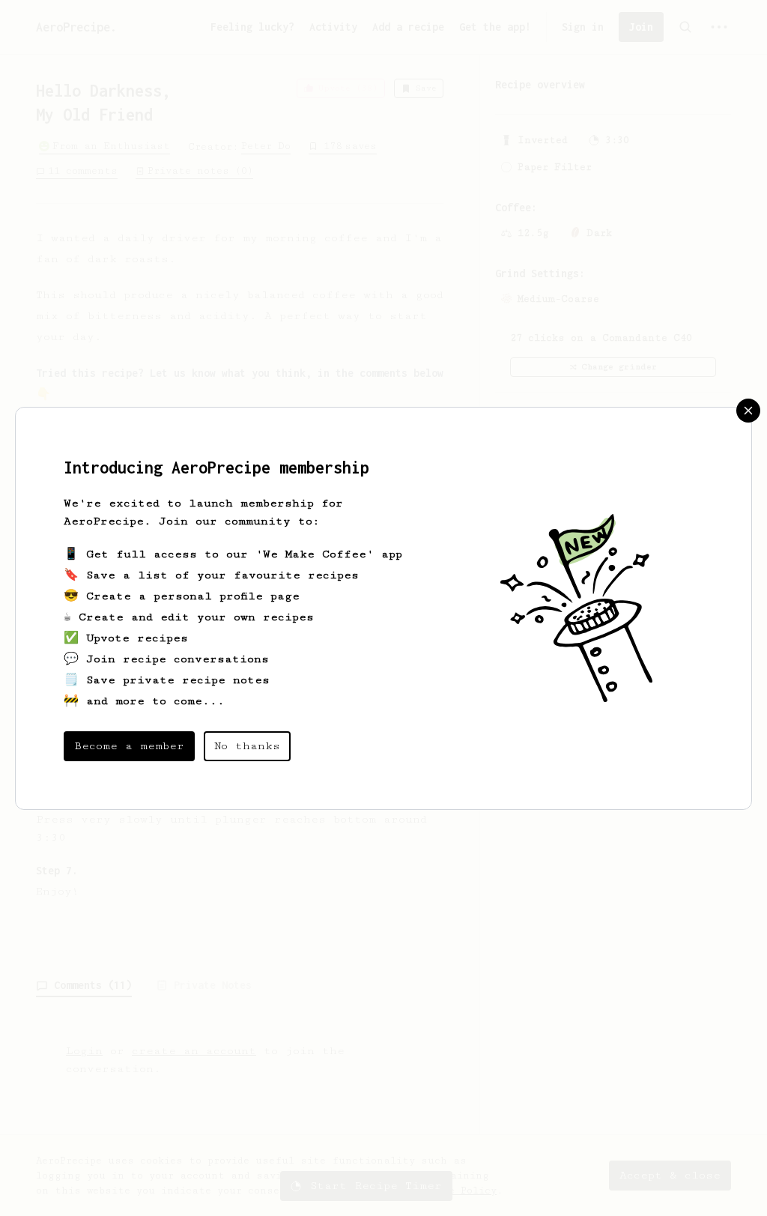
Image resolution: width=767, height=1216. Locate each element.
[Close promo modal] (748, 411)
